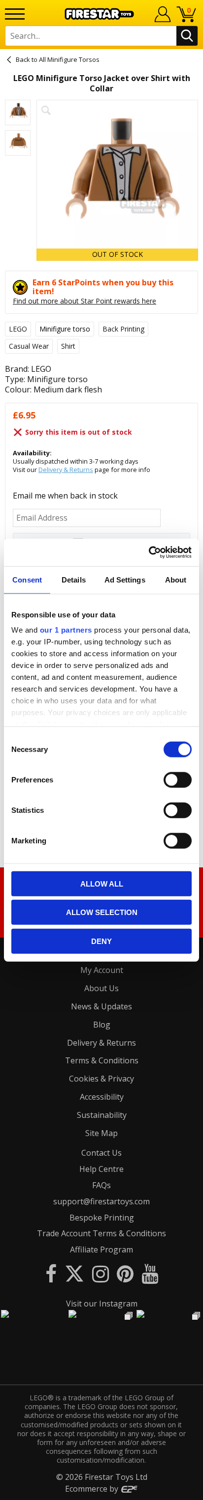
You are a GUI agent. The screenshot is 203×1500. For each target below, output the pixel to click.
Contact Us (101, 1152)
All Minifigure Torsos (69, 59)
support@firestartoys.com (101, 1201)
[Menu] (15, 14)
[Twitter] (74, 1273)
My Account (101, 970)
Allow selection (101, 912)
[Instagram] (100, 1273)
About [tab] (176, 579)
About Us (101, 988)
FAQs (101, 1185)
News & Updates (101, 1006)
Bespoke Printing (101, 1217)
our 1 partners (66, 630)
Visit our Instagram (101, 1303)
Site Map (101, 1133)
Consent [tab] (27, 579)
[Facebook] (51, 1273)
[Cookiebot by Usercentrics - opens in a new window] (148, 552)
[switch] (178, 779)
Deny (101, 941)
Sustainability (102, 1115)
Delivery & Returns (65, 469)
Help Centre (101, 1169)
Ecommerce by (92, 1488)
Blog (101, 1024)
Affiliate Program (101, 1249)
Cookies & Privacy (101, 1078)
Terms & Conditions (101, 1060)
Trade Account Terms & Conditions (101, 1233)
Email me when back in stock (65, 495)
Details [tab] (74, 579)
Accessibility (102, 1096)
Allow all (101, 883)
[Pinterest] (125, 1273)
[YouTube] (149, 1273)
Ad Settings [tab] (124, 579)
